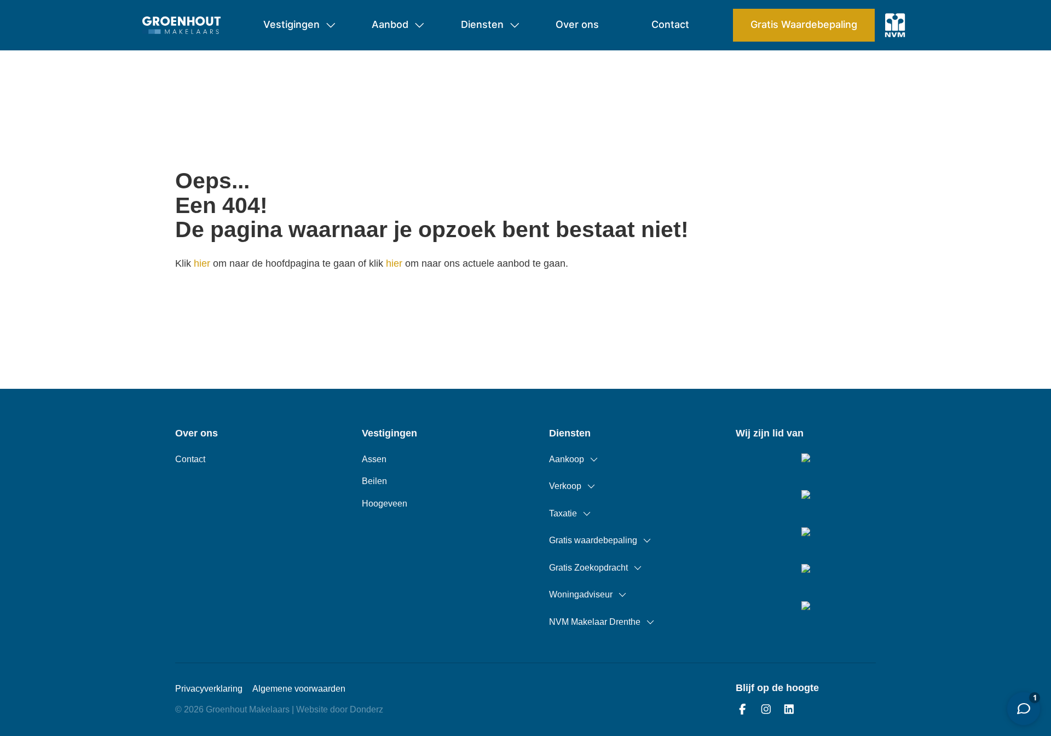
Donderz (366, 709)
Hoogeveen (384, 503)
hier (202, 263)
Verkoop (565, 486)
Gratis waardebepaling (593, 540)
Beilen (374, 481)
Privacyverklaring (208, 688)
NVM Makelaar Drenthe (594, 621)
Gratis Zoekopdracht (588, 567)
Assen (374, 459)
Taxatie (563, 513)
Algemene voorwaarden (298, 688)
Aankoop (566, 459)
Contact (190, 459)
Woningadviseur (581, 594)
